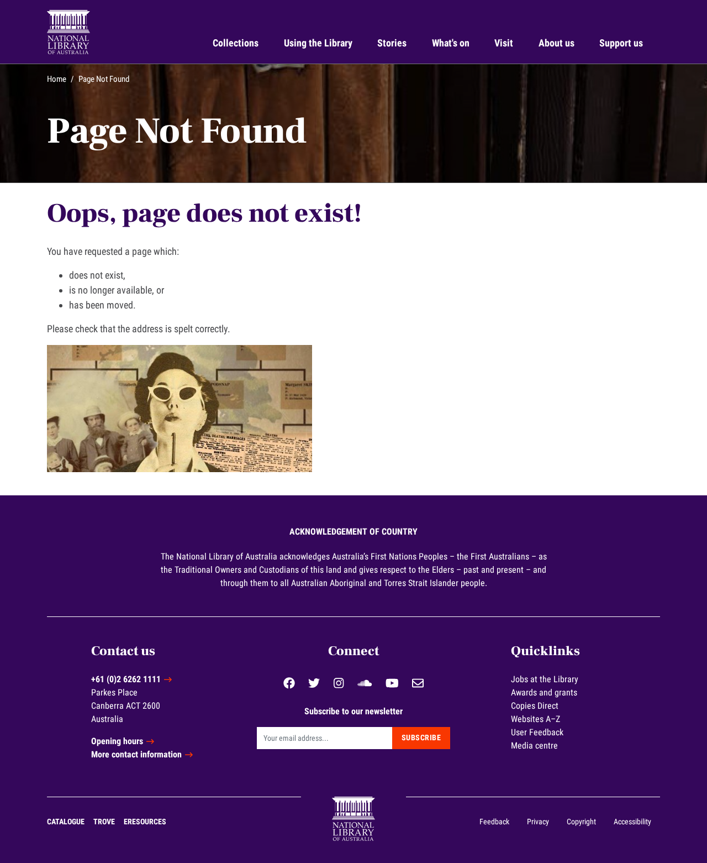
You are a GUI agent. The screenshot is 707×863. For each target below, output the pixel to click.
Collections (235, 43)
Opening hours (117, 741)
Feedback (494, 821)
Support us (621, 43)
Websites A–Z (535, 719)
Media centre (534, 745)
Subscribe (421, 737)
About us (556, 43)
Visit (503, 43)
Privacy (538, 821)
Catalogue (66, 821)
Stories (392, 43)
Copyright (581, 821)
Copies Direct (534, 705)
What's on (450, 43)
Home (56, 79)
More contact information (136, 754)
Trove (104, 821)
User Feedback (537, 732)
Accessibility (632, 821)
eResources (145, 821)
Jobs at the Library (544, 679)
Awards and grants (544, 692)
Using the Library (318, 43)
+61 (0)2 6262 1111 (126, 679)
